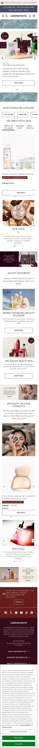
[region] (18, 706)
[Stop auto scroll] (35, 33)
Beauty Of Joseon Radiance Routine (17, 174)
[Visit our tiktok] (26, 612)
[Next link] (33, 223)
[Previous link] (4, 223)
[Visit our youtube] (21, 612)
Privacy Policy (25, 725)
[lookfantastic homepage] (19, 16)
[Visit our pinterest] (31, 612)
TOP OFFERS (8, 114)
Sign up (18, 602)
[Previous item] (4, 165)
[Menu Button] (2, 16)
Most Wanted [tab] (30, 127)
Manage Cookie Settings (18, 731)
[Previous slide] (2, 58)
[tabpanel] (18, 165)
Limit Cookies (18, 738)
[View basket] (34, 16)
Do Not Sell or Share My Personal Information (19, 644)
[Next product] (33, 486)
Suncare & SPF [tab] (20, 127)
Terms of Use (7, 727)
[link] (30, 16)
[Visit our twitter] (11, 612)
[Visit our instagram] (16, 612)
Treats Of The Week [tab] (8, 127)
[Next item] (33, 165)
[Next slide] (35, 58)
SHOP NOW (18, 83)
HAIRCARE (23, 114)
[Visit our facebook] (5, 612)
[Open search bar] (6, 16)
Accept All (18, 744)
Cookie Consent (19, 641)
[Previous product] (4, 486)
